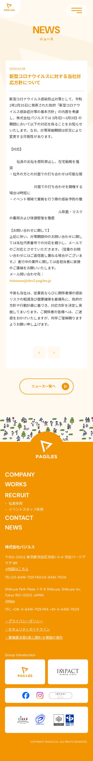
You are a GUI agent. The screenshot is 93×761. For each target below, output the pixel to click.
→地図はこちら (17, 569)
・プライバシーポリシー (24, 621)
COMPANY (20, 475)
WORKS (16, 484)
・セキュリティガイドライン (27, 629)
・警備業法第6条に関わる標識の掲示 (34, 637)
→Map (10, 601)
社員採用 (16, 503)
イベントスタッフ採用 (26, 509)
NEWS (13, 528)
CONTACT (19, 518)
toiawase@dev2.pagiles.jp (30, 280)
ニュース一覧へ (43, 386)
